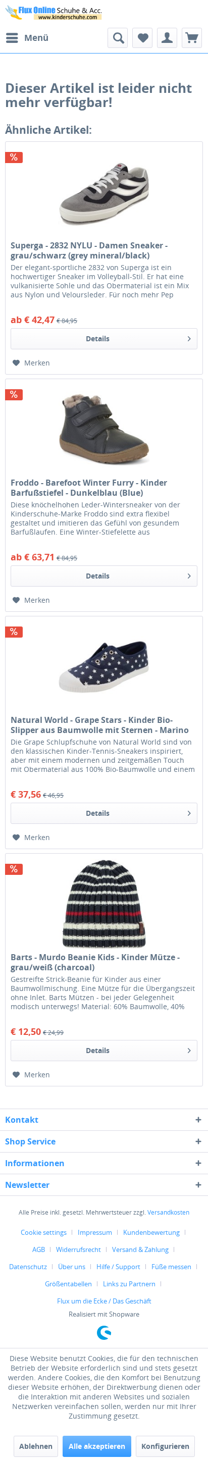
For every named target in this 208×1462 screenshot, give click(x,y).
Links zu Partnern (129, 1283)
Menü (36, 37)
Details (98, 338)
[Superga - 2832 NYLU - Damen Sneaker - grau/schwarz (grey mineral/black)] (104, 192)
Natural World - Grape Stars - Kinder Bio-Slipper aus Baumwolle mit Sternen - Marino (100, 725)
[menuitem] (27, 38)
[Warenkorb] (192, 38)
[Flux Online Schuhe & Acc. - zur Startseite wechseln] (54, 14)
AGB (38, 1249)
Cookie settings (44, 1232)
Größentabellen (68, 1283)
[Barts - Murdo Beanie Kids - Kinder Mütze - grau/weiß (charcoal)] (104, 904)
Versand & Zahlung (140, 1249)
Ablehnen (36, 1446)
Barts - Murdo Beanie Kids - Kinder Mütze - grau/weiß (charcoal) (95, 962)
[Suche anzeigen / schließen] (118, 38)
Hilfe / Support (118, 1266)
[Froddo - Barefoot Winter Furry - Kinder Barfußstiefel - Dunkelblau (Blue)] (104, 429)
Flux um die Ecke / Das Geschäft (104, 1301)
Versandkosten (168, 1212)
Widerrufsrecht (78, 1249)
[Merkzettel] (142, 38)
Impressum (95, 1232)
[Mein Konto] (167, 38)
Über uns (71, 1266)
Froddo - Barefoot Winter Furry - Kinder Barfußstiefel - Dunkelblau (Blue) (89, 488)
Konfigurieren (165, 1446)
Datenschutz (28, 1266)
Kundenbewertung (151, 1232)
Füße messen (171, 1266)
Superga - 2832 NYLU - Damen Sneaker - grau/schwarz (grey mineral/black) (89, 250)
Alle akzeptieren (97, 1446)
